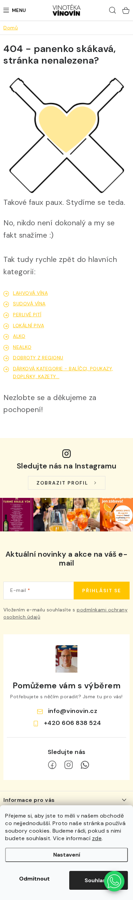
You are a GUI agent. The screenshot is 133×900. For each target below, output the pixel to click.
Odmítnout (34, 878)
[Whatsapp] (85, 765)
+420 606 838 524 (72, 723)
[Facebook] (52, 765)
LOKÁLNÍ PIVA (28, 325)
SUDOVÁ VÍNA (29, 304)
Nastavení (66, 854)
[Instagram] (68, 765)
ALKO (19, 336)
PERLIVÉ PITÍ (27, 315)
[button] (114, 881)
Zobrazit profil (62, 483)
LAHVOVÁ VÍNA (30, 293)
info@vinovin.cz (73, 711)
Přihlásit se (101, 590)
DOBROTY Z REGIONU (38, 358)
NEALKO (22, 347)
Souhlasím (99, 880)
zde (97, 838)
